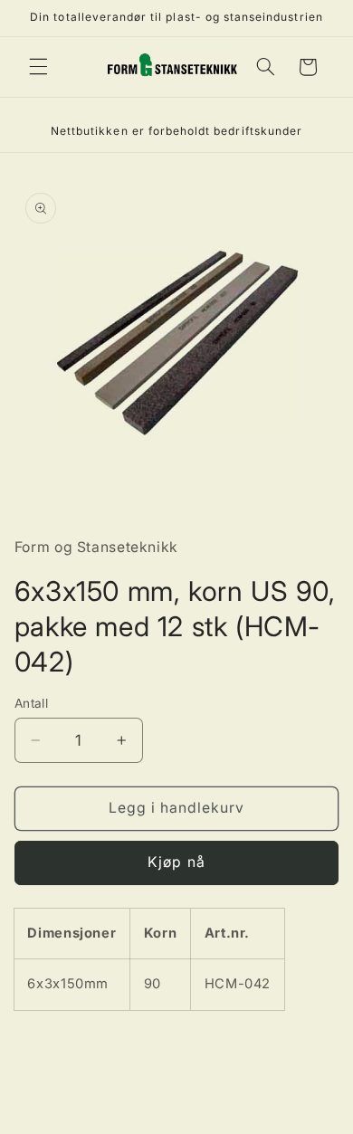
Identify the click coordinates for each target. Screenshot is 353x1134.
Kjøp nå (176, 862)
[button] (38, 67)
